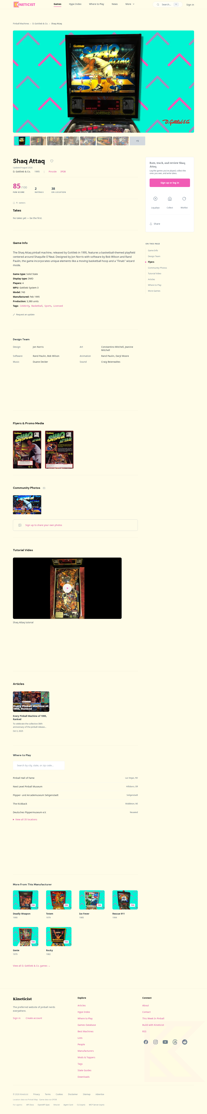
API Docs (30, 1104)
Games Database (87, 1024)
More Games (154, 290)
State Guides (84, 1070)
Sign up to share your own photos (43, 525)
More (128, 4)
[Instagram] (155, 1042)
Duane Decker (40, 361)
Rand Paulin (39, 355)
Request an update (25, 314)
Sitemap (86, 1094)
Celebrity (24, 305)
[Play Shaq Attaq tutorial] (67, 588)
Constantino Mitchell (112, 346)
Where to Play (96, 4)
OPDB (54, 1099)
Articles (151, 279)
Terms (48, 1094)
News (115, 4)
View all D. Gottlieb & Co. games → (31, 965)
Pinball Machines (21, 23)
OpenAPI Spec (44, 1104)
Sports (47, 305)
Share (157, 223)
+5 (137, 140)
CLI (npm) (81, 1104)
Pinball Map (33, 1099)
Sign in (190, 4)
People (81, 1044)
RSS (144, 1031)
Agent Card (68, 1104)
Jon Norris (38, 346)
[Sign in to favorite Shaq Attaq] (52, 161)
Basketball (37, 305)
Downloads (84, 1076)
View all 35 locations (26, 819)
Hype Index (75, 4)
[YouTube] (165, 1042)
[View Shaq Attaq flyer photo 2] (59, 450)
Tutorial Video (154, 273)
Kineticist (22, 998)
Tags (80, 1063)
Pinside (53, 171)
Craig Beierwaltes (110, 361)
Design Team (154, 256)
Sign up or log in (170, 182)
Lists (80, 1037)
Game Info (153, 250)
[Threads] (175, 1042)
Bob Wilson (53, 355)
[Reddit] (184, 1042)
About (145, 1005)
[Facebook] (145, 1042)
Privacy (36, 1094)
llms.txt (57, 1104)
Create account (34, 1018)
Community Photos (157, 267)
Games (57, 4)
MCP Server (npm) (96, 1104)
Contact (146, 1011)
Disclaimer (73, 1094)
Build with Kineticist (153, 1024)
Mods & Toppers (86, 1057)
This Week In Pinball (153, 1018)
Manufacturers (86, 1050)
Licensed (58, 305)
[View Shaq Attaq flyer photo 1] (27, 450)
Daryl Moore (122, 355)
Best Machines (85, 1031)
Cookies (59, 1094)
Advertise (100, 1094)
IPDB (63, 171)
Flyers (151, 261)
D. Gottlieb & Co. (40, 23)
